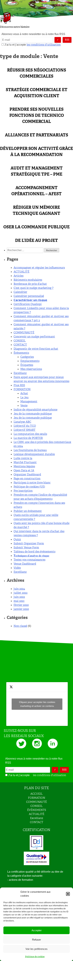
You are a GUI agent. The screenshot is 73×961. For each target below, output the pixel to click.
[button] (68, 894)
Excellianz (20, 373)
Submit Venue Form (26, 547)
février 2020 (21, 605)
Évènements (21, 353)
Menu (61, 3)
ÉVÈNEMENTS (36, 810)
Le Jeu (24, 397)
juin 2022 (19, 597)
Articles (18, 276)
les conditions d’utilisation (44, 44)
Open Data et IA (24, 470)
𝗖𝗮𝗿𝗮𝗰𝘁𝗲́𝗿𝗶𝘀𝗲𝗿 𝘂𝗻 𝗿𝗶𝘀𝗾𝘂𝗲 (30, 300)
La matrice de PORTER (28, 438)
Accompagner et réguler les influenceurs (39, 267)
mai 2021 (19, 601)
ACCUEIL (36, 794)
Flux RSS (19, 385)
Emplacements (29, 361)
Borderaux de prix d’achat (30, 284)
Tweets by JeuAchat (37, 704)
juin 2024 (19, 589)
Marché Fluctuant (25, 462)
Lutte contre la (23, 458)
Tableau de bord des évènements (34, 551)
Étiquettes (26, 365)
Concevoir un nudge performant (34, 336)
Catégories (27, 357)
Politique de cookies (35, 956)
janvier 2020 (21, 609)
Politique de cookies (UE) (29, 486)
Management (28, 401)
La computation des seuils (30, 434)
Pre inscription (23, 490)
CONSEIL (20, 340)
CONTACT (20, 344)
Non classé (20, 626)
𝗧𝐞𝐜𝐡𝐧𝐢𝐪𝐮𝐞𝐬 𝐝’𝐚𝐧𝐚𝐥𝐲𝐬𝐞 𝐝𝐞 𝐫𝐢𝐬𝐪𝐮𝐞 (31, 555)
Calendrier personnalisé (29, 296)
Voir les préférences (36, 948)
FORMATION (22, 389)
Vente (24, 405)
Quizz (17, 539)
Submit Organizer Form (29, 543)
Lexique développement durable (34, 454)
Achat (24, 393)
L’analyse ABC (22, 422)
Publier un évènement (28, 511)
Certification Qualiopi (28, 304)
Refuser (36, 939)
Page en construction (27, 478)
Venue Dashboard (25, 564)
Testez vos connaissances (29, 559)
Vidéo (17, 568)
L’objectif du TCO (25, 426)
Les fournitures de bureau (30, 450)
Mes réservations (31, 369)
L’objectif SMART (24, 430)
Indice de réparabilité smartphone (35, 409)
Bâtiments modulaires (28, 280)
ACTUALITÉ (21, 271)
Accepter (37, 930)
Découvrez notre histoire (15, 27)
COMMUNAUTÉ (24, 332)
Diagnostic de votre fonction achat (36, 349)
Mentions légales (24, 466)
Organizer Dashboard (27, 474)
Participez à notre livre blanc (32, 482)
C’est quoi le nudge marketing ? (33, 288)
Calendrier (20, 292)
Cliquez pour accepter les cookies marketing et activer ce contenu (37, 704)
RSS (67, 39)
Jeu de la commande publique (33, 413)
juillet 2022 (21, 593)
